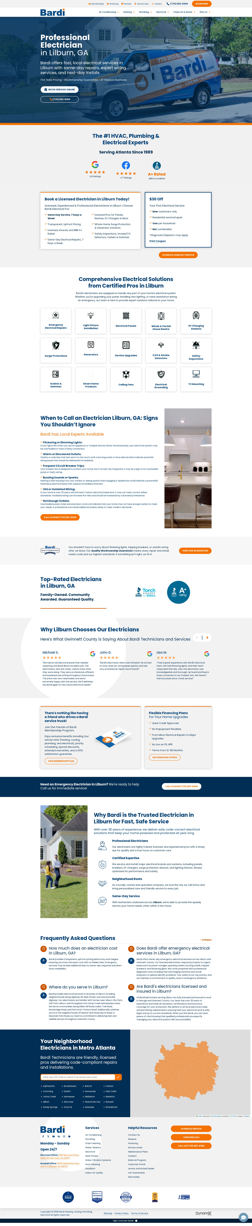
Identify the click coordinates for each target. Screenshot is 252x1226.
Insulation (90, 1168)
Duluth (67, 1091)
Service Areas (135, 1147)
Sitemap (108, 1213)
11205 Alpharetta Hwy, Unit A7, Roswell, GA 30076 (59, 1165)
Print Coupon (157, 241)
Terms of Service (139, 1213)
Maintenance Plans (138, 1151)
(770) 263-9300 (61, 99)
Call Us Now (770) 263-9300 (60, 517)
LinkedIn (58, 1136)
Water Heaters (93, 1147)
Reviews (132, 1139)
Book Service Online (61, 89)
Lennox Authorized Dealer (141, 1168)
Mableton (90, 1096)
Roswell (109, 1101)
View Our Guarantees (195, 550)
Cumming (48, 1091)
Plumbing (90, 1139)
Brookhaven (70, 1086)
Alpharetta (48, 1086)
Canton (109, 1086)
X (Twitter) (48, 1136)
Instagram (64, 1136)
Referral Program (137, 1160)
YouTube (53, 1136)
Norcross (68, 1101)
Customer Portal (136, 1164)
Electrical (90, 1151)
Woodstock (111, 1107)
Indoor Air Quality (94, 1172)
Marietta (110, 1096)
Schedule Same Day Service (178, 254)
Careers (132, 1155)
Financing (133, 1143)
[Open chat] (243, 1217)
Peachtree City (92, 1101)
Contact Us (134, 1134)
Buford (88, 1086)
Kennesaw (69, 1096)
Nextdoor (69, 1136)
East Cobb (111, 1091)
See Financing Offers (164, 757)
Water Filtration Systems (98, 1160)
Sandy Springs (50, 1107)
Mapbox (247, 1116)
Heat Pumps (91, 1155)
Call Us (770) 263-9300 (191, 1145)
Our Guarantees (136, 1172)
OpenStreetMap (216, 1116)
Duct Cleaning (92, 1164)
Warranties (134, 1176)
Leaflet (200, 1116)
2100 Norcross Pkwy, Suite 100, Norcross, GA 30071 (59, 1157)
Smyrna (68, 1107)
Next (207, 637)
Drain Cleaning (92, 1143)
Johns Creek (49, 1096)
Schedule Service (191, 1128)
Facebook (43, 1136)
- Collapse (206, 939)
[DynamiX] (204, 1213)
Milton (46, 1101)
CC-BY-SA (233, 1116)
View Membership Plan (61, 761)
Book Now (202, 3)
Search (118, 1077)
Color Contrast (137, 1220)
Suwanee (89, 1107)
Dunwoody (90, 1091)
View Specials (191, 1137)
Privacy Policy (121, 1213)
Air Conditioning (93, 1134)
